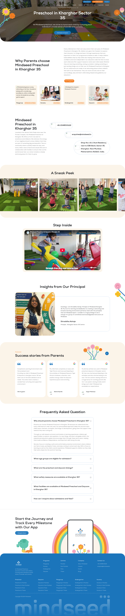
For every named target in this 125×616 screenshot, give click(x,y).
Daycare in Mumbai (43, 582)
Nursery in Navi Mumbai (103, 585)
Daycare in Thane (43, 590)
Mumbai (63, 564)
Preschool (54, 7)
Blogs (79, 571)
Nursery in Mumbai (102, 582)
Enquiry (107, 1)
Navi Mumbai (62, 7)
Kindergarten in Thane (81, 590)
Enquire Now (22, 532)
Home (48, 7)
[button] (107, 353)
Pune (62, 569)
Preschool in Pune (20, 588)
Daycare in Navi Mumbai (45, 585)
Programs (66, 5)
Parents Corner (91, 5)
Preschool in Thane (20, 590)
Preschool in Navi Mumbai (22, 585)
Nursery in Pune (101, 588)
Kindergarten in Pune (81, 588)
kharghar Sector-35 (72, 7)
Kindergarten (46, 569)
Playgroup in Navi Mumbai (63, 585)
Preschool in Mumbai (21, 582)
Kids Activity (87, 1)
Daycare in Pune (42, 588)
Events (80, 569)
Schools (74, 5)
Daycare (45, 571)
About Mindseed (82, 564)
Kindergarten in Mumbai (81, 582)
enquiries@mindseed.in (81, 134)
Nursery (45, 566)
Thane (62, 571)
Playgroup (46, 564)
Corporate (100, 5)
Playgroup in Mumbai (62, 582)
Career (107, 5)
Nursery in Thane (101, 590)
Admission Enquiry (62, 33)
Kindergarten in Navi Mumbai (83, 585)
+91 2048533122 (97, 1)
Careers (80, 566)
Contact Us (82, 5)
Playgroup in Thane (61, 590)
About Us (59, 5)
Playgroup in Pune (61, 588)
